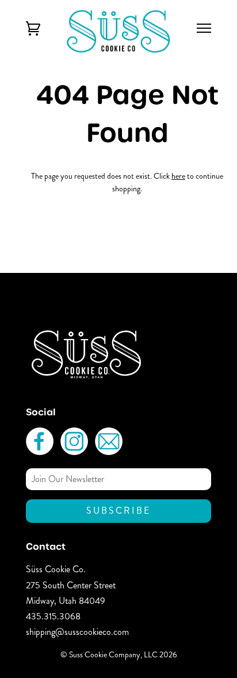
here (178, 176)
